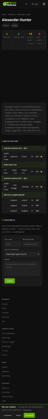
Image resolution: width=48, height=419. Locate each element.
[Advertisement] (24, 76)
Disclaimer (6, 392)
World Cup (6, 337)
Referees (11, 14)
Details (6, 259)
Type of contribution (11, 250)
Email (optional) (28, 239)
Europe (5, 304)
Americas (5, 317)
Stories (4, 367)
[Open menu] (44, 4)
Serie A (4, 355)
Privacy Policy (7, 396)
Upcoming (6, 376)
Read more (27, 410)
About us (5, 388)
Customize (8, 415)
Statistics (5, 371)
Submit (9, 281)
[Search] (26, 4)
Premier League (8, 342)
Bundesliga (6, 346)
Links (4, 401)
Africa (4, 308)
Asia (3, 321)
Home (4, 14)
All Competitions (8, 333)
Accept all (29, 415)
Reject (18, 415)
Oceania (5, 312)
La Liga (5, 350)
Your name (8, 239)
